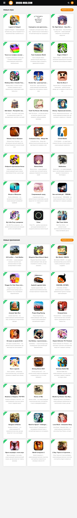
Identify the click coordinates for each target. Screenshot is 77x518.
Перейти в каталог (67, 9)
